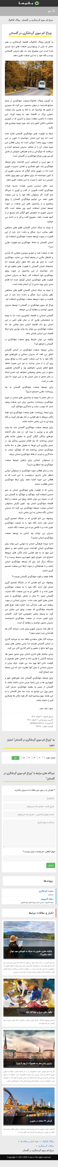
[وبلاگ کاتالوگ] (29, 3)
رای (15, 757)
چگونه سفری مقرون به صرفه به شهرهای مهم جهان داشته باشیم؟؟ (31, 953)
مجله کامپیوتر (47, 899)
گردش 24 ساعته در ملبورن (41, 1121)
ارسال (50, 865)
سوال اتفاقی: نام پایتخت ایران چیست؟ (39, 851)
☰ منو (51, 11)
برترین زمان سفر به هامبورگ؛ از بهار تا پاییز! (34, 1063)
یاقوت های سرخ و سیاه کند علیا (39, 1012)
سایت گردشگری (46, 891)
